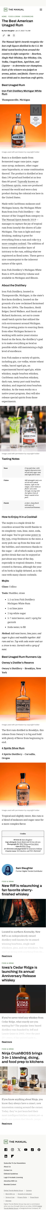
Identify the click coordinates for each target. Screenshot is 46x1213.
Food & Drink (8, 881)
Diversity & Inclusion (25, 1194)
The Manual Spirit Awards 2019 (19, 219)
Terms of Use (10, 1197)
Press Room (34, 1197)
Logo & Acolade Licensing (13, 1177)
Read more (7, 956)
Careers (29, 1190)
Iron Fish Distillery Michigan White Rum (22, 92)
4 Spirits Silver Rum (13, 748)
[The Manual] (14, 9)
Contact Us (8, 1170)
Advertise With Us (10, 1181)
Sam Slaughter (9, 31)
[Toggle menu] (41, 9)
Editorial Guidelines (11, 1174)
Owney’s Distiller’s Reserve (18, 662)
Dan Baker (35, 844)
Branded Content (10, 1184)
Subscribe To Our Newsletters (15, 1163)
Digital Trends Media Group (13, 1190)
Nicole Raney (21, 842)
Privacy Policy (22, 1197)
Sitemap (8, 1201)
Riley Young (24, 844)
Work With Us (10, 1194)
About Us (7, 1166)
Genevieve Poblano (35, 849)
